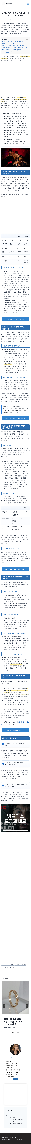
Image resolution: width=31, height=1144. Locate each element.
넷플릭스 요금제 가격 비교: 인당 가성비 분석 (13, 43)
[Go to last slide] (4, 1006)
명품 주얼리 (13, 1121)
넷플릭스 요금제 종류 (21, 964)
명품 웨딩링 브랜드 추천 (16, 1119)
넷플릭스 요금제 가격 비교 (8, 964)
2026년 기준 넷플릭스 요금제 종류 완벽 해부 (13, 41)
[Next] (27, 1006)
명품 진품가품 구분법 (16, 1124)
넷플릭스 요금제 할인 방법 (8, 967)
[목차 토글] (26, 39)
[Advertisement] (15, 79)
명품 (15, 8)
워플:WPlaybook (17, 1140)
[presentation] (15, 997)
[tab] (12, 1032)
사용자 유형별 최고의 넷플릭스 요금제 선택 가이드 (14, 48)
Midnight (9, 20)
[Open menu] (27, 3)
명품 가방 (12, 1117)
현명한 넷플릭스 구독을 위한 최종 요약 (11, 50)
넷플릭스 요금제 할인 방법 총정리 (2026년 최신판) (14, 45)
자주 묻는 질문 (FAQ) (7, 52)
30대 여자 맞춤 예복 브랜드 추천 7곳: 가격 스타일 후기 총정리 (13, 1021)
